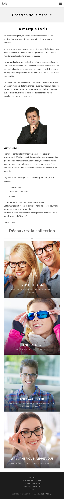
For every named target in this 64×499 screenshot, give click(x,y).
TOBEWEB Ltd (46, 494)
